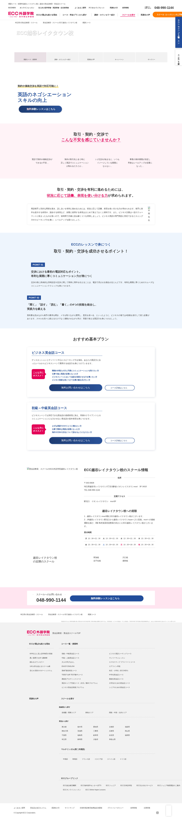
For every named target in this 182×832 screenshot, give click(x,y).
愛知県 (95, 727)
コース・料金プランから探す (74, 15)
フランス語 (86, 759)
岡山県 (127, 731)
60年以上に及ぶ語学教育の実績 (41, 654)
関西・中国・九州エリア (118, 713)
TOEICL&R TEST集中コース (72, 675)
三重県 (95, 731)
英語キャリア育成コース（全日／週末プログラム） (80, 683)
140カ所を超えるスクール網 (40, 666)
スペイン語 (111, 759)
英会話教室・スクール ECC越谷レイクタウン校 (60, 23)
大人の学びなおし (68, 662)
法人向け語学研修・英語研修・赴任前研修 (53, 8)
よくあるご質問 (80, 8)
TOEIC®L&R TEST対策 (134, 621)
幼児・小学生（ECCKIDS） (119, 671)
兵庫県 (111, 731)
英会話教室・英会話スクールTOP (66, 633)
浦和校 (125, 561)
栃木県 (80, 727)
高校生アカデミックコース (71, 679)
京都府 (111, 727)
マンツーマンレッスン (117, 658)
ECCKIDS (12, 8)
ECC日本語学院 (126, 785)
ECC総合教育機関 (69, 785)
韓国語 (75, 759)
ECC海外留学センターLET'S (91, 785)
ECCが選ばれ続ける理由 (46, 15)
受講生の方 (114, 8)
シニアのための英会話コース (119, 687)
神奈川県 (65, 731)
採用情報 (125, 8)
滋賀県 (127, 727)
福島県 (80, 735)
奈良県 (111, 735)
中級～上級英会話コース (70, 658)
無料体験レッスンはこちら (106, 598)
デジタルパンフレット (97, 8)
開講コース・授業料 (30, 59)
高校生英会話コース (116, 679)
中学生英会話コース (116, 675)
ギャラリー (151, 59)
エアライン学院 (115, 666)
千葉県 (64, 735)
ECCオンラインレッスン (72, 790)
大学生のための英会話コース (119, 683)
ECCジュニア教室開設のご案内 (169, 785)
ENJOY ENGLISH (68, 666)
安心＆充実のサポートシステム (41, 671)
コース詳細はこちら (119, 388)
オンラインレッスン (27, 8)
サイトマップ (69, 808)
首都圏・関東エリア (69, 713)
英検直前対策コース (69, 671)
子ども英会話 (125, 621)
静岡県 (80, 739)
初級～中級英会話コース (70, 654)
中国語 (65, 759)
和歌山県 (112, 739)
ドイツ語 (123, 759)
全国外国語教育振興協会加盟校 (91, 808)
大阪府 (95, 739)
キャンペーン (119, 59)
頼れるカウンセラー (37, 662)
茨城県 (80, 731)
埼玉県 (64, 739)
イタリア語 (99, 759)
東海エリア (89, 713)
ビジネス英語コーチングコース (120, 654)
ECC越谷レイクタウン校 (44, 33)
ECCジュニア (111, 785)
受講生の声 (145, 15)
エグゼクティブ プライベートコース (122, 662)
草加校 (96, 557)
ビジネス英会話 (117, 621)
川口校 (125, 557)
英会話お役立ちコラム (38, 808)
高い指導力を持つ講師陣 (38, 658)
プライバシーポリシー (116, 808)
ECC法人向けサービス (145, 785)
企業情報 (147, 808)
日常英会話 (109, 621)
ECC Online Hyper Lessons (96, 790)
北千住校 (97, 561)
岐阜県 (95, 735)
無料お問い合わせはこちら (76, 387)
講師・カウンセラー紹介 (104, 15)
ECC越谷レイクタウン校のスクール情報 (116, 470)
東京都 (64, 727)
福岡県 (127, 735)
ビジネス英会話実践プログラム (73, 687)
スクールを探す (128, 15)
